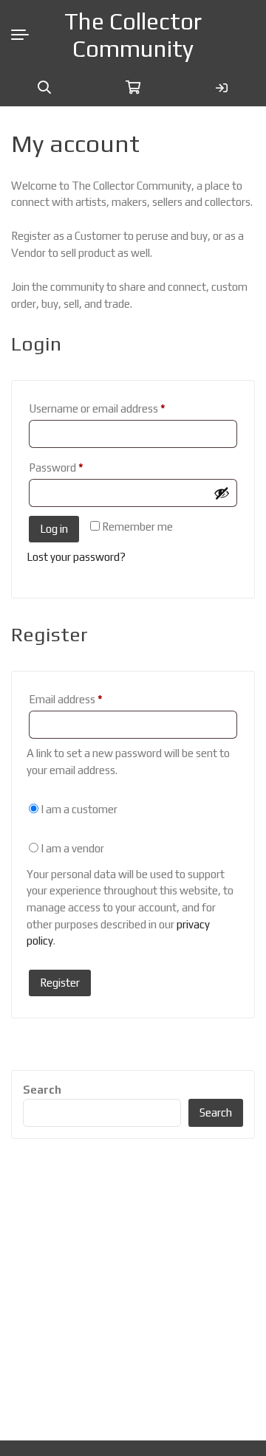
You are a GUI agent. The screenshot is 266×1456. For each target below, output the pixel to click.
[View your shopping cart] (133, 87)
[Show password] (222, 493)
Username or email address (118, 408)
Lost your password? (76, 557)
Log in (54, 528)
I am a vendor (71, 848)
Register (60, 982)
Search (42, 1089)
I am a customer (77, 809)
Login (222, 88)
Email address (86, 698)
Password (77, 467)
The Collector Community (133, 34)
